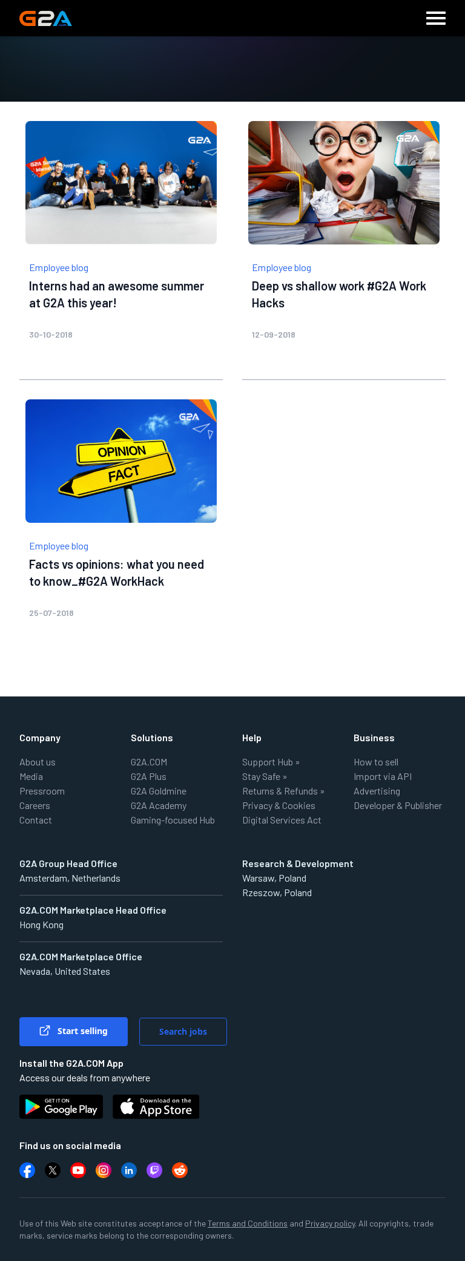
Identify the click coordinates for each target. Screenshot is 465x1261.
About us (37, 761)
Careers (34, 805)
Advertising (377, 790)
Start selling (81, 1031)
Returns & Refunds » (283, 790)
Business (374, 737)
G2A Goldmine (158, 790)
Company (40, 737)
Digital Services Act (282, 819)
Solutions (152, 737)
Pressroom (42, 790)
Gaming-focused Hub (173, 819)
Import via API (383, 776)
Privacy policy (330, 1223)
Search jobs (183, 1031)
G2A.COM (149, 761)
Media (31, 776)
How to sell (376, 761)
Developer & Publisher (398, 805)
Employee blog (58, 267)
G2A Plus (149, 776)
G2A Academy (158, 805)
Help (252, 737)
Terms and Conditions (248, 1223)
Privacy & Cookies (278, 805)
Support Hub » (271, 761)
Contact (35, 819)
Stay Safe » (265, 776)
